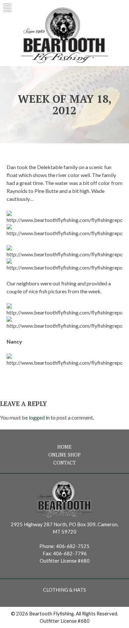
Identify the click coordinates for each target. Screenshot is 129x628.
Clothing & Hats (64, 590)
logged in (39, 417)
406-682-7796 (70, 553)
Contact (64, 463)
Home (64, 447)
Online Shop (64, 455)
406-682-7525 (73, 546)
